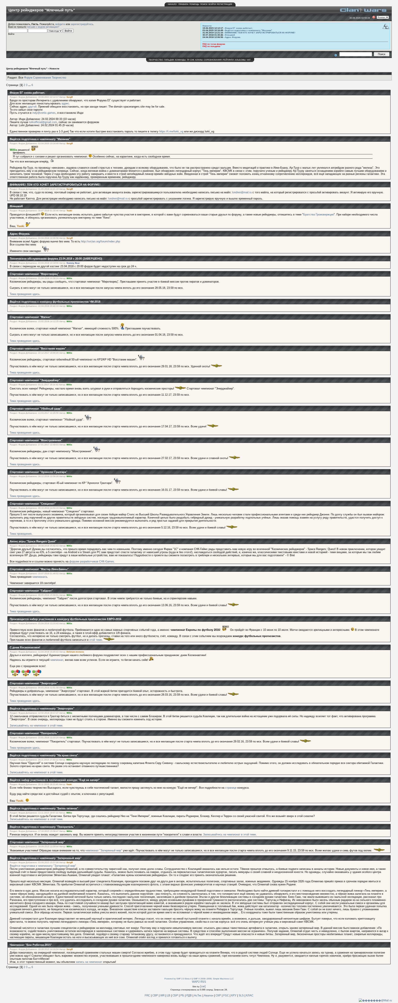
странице (231, 787)
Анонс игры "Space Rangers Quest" (33, 541)
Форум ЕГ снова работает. (239, 28)
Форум (28, 77)
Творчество (156, 60)
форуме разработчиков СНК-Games (91, 561)
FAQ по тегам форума (214, 44)
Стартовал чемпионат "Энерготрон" (34, 683)
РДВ (189, 995)
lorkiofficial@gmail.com (43, 122)
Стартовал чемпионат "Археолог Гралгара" (38, 472)
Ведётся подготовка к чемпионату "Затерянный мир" (45, 858)
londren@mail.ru (242, 192)
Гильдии (169, 60)
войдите (60, 24)
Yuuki (69, 210)
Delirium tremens (75, 652)
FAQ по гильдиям (211, 46)
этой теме (95, 639)
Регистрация (224, 4)
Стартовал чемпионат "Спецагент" (33, 503)
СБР (175, 995)
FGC (226, 995)
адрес (65, 103)
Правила (183, 4)
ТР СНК (190, 60)
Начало (172, 4)
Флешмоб (230, 35)
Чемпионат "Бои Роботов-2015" (31, 944)
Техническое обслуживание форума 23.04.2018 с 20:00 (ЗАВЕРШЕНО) (56, 258)
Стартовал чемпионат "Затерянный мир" (37, 842)
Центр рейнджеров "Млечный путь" (26, 68)
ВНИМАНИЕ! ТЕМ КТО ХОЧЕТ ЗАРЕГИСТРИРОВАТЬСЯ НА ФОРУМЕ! (260, 32)
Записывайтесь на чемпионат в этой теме (36, 725)
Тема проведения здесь (25, 294)
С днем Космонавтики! (25, 647)
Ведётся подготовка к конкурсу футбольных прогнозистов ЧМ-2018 (55, 301)
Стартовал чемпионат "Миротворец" (34, 274)
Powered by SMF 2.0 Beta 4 (178, 979)
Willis (13, 149)
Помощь (194, 4)
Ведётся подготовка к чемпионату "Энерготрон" (42, 708)
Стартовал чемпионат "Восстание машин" (38, 348)
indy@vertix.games (44, 112)
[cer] (203, 986)
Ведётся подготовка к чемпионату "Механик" (248, 30)
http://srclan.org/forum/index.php (100, 241)
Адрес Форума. (233, 37)
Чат (249, 60)
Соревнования (213, 60)
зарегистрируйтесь (82, 24)
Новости (207, 26)
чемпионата (39, 576)
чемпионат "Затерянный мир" (103, 850)
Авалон (209, 995)
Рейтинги (228, 60)
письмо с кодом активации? (43, 26)
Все (20, 77)
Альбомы (240, 60)
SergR (70, 97)
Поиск (203, 4)
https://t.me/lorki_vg (171, 131)
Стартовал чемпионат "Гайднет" (31, 590)
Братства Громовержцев (318, 214)
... (30, 85)
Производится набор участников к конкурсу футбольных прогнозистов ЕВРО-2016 (65, 619)
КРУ (234, 995)
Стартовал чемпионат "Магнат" (30, 317)
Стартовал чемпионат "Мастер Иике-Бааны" (39, 569)
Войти (212, 4)
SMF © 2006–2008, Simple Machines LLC (213, 979)
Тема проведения (21, 533)
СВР (155, 995)
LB (169, 995)
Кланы (199, 60)
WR (162, 995)
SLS (242, 995)
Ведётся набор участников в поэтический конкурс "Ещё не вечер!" (55, 780)
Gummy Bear (73, 263)
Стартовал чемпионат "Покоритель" (34, 733)
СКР (219, 995)
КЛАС (249, 995)
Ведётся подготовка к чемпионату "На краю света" (44, 755)
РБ (182, 995)
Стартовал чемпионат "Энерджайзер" (35, 380)
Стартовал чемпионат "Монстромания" (36, 440)
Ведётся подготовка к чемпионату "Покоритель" (42, 826)
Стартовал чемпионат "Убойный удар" (36, 408)
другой (32, 106)
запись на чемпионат (89, 961)
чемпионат (56, 659)
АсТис (198, 995)
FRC (147, 995)
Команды (180, 60)
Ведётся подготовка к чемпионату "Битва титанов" (44, 808)
